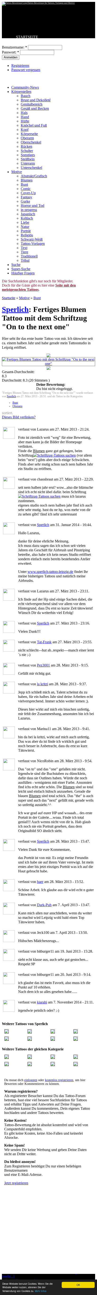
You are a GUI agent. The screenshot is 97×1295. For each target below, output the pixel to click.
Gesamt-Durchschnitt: (18, 372)
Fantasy (26, 197)
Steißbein (28, 159)
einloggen (30, 1080)
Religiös (27, 235)
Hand (25, 117)
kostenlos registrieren (59, 1080)
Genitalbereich (31, 104)
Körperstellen (21, 92)
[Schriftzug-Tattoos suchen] (54, 455)
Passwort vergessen (25, 70)
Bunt (24, 184)
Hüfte (25, 121)
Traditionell (29, 256)
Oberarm (27, 138)
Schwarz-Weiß (32, 239)
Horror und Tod (32, 206)
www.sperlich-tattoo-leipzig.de (50, 572)
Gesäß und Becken (35, 108)
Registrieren (20, 66)
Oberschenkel (31, 142)
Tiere (24, 252)
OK (78, 1285)
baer (40, 882)
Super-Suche (20, 269)
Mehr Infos (40, 1291)
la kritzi (42, 684)
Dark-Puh (44, 905)
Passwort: (10, 52)
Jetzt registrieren (16, 1183)
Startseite (8, 298)
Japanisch (28, 214)
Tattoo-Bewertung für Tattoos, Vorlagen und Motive (51, 3)
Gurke (25, 201)
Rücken (26, 146)
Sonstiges (28, 155)
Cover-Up (28, 193)
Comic (26, 189)
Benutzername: (14, 47)
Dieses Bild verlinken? (19, 417)
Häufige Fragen (23, 273)
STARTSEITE (27, 37)
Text (24, 248)
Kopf (24, 130)
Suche (15, 265)
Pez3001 (43, 665)
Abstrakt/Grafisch (34, 176)
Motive (16, 172)
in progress (29, 210)
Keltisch (27, 218)
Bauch (25, 96)
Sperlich (15, 309)
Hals (24, 113)
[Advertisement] (48, 1241)
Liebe (25, 222)
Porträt (26, 231)
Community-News (25, 87)
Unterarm (28, 163)
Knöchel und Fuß (34, 125)
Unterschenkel (31, 168)
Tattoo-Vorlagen (33, 244)
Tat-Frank (44, 642)
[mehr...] (8, 1276)
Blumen (26, 180)
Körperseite (29, 134)
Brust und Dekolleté (36, 100)
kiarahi (42, 1002)
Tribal (25, 260)
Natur (25, 227)
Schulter (27, 151)
